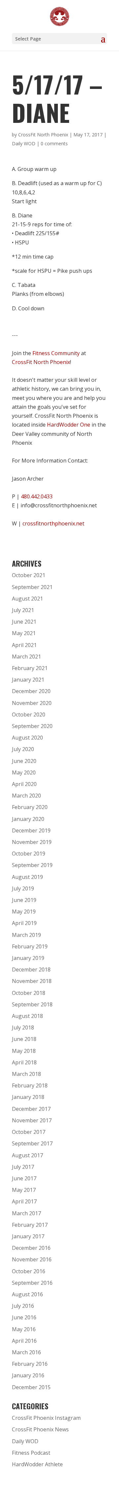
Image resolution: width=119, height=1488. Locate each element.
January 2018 (28, 1097)
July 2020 (23, 749)
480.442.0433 (37, 496)
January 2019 (28, 958)
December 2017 (31, 1108)
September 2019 (32, 865)
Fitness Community (56, 353)
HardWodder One (68, 424)
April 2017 (24, 1201)
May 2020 (24, 772)
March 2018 (26, 1074)
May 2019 (24, 911)
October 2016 (28, 1271)
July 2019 (23, 888)
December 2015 (31, 1387)
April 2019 (24, 923)
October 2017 (28, 1132)
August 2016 (27, 1294)
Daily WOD (23, 143)
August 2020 (27, 737)
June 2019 (24, 900)
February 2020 (30, 807)
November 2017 (32, 1120)
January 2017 (28, 1236)
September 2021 (32, 587)
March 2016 (26, 1352)
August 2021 (27, 598)
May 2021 (24, 633)
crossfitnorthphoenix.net (53, 523)
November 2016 (32, 1259)
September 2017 (32, 1143)
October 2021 (28, 575)
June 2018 (24, 1039)
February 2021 (30, 668)
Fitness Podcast (31, 1452)
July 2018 (23, 1027)
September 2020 (32, 726)
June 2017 (24, 1178)
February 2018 (30, 1085)
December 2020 (31, 691)
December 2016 (31, 1247)
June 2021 (24, 621)
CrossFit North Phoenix (43, 134)
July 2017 (23, 1166)
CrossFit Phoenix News (40, 1429)
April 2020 (24, 784)
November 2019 (32, 842)
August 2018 (27, 1016)
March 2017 (26, 1213)
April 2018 (24, 1062)
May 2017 (24, 1189)
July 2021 (23, 610)
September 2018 (32, 1004)
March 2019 (26, 935)
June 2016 (24, 1317)
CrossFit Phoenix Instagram (46, 1417)
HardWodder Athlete (37, 1464)
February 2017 (30, 1224)
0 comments (54, 143)
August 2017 (27, 1155)
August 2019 (27, 877)
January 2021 (28, 679)
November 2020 (32, 703)
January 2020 (28, 819)
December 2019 (31, 830)
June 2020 (24, 761)
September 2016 (32, 1282)
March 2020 (26, 795)
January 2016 (28, 1375)
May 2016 (24, 1329)
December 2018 (31, 969)
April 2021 (24, 645)
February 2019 (30, 946)
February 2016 (30, 1363)
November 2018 (32, 981)
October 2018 (28, 993)
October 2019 (28, 853)
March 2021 (26, 656)
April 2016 (24, 1340)
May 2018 (24, 1050)
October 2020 (28, 714)
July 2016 (23, 1305)
